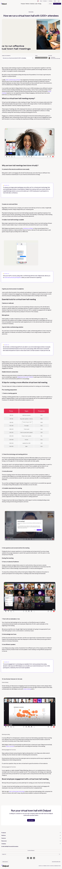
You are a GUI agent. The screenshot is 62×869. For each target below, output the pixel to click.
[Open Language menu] (38, 1)
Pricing (39, 3)
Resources (4, 841)
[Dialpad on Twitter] (31, 858)
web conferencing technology (16, 791)
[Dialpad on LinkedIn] (34, 858)
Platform (3, 835)
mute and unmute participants (12, 277)
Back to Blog (31, 11)
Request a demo (57, 3)
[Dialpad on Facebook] (28, 858)
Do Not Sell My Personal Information (9, 846)
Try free (50, 3)
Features (3, 838)
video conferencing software (12, 79)
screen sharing (27, 689)
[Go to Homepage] (5, 4)
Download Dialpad (31, 850)
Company (3, 843)
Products (3, 832)
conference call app (28, 228)
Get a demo (31, 820)
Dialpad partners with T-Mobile (25, 377)
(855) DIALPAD (5, 861)
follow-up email (10, 746)
